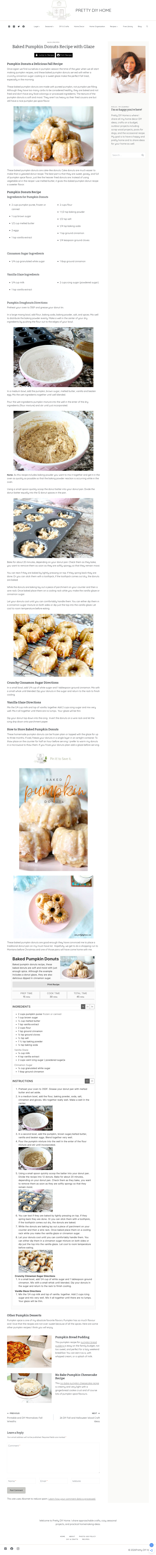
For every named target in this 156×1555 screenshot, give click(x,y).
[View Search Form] (147, 26)
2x (87, 1006)
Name (12, 1481)
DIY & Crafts (64, 26)
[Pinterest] (9, 26)
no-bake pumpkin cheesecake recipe (79, 1383)
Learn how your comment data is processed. (72, 1498)
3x (92, 1006)
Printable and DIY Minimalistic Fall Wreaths (24, 1417)
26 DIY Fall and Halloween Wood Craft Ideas (80, 1417)
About (72, 1536)
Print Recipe (66, 55)
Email (43, 1481)
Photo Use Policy (87, 1536)
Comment (14, 1445)
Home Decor (79, 26)
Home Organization (97, 26)
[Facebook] (23, 26)
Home (62, 1536)
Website (76, 1481)
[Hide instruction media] (92, 1081)
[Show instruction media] (87, 1081)
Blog (140, 26)
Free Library (128, 26)
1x (83, 1006)
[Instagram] (14, 26)
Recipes (56, 42)
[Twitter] (19, 26)
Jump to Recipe (46, 55)
